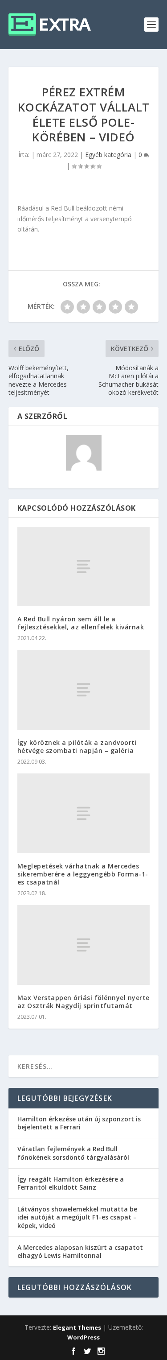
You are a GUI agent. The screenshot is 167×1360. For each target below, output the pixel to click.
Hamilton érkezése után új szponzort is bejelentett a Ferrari (79, 1123)
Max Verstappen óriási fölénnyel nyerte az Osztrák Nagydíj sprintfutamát (83, 1001)
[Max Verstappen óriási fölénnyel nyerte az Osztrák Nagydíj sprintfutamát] (83, 944)
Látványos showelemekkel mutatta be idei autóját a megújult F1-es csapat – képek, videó (77, 1217)
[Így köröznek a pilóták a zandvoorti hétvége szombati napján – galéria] (83, 689)
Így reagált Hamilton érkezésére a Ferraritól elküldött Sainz (70, 1183)
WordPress (83, 1337)
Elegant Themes (77, 1327)
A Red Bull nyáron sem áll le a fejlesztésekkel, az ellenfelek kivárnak (80, 623)
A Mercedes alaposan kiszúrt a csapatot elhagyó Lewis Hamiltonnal (80, 1251)
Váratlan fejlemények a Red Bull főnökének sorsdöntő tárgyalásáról (73, 1153)
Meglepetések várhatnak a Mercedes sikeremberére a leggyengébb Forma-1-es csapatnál (82, 874)
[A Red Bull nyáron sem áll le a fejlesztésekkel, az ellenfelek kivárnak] (83, 566)
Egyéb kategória (108, 154)
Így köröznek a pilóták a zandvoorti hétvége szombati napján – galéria (77, 746)
